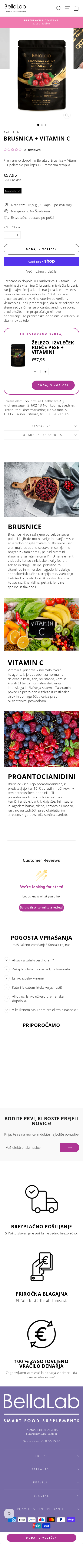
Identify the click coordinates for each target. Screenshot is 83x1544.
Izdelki (40, 1455)
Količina (12, 227)
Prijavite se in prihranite (40, 1509)
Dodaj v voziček (53, 385)
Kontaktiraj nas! (59, 945)
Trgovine (40, 1495)
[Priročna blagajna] (41, 1266)
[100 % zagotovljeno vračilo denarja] (41, 1334)
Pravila (40, 1482)
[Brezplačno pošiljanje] (41, 1199)
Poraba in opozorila (41, 434)
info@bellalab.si (46, 1434)
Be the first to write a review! (41, 908)
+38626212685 (47, 1430)
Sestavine (41, 426)
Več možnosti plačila (41, 271)
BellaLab (11, 132)
